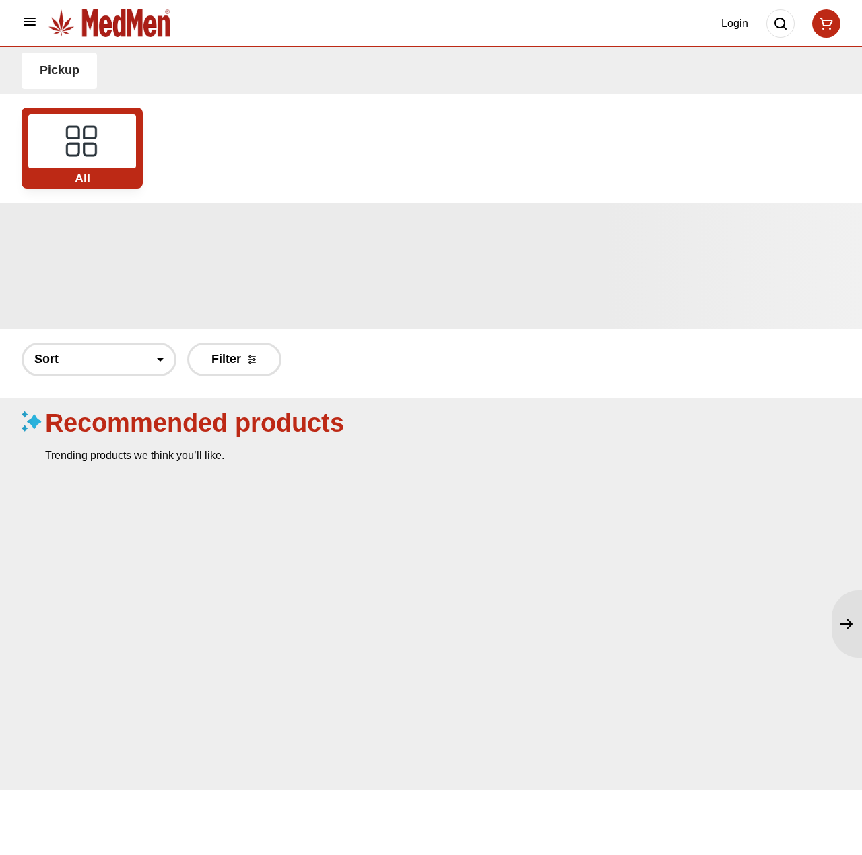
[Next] (847, 624)
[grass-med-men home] (109, 22)
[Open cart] (823, 23)
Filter (226, 359)
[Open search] (780, 23)
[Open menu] (30, 21)
